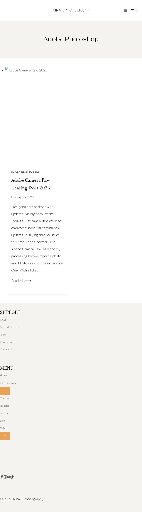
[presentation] (37, 115)
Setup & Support (9, 327)
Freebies (4, 406)
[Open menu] (125, 10)
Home (3, 375)
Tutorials (4, 413)
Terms (3, 334)
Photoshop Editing (25, 172)
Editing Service (8, 383)
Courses (4, 398)
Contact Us (6, 349)
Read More (21, 281)
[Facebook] (2, 477)
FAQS (3, 319)
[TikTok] (12, 477)
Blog (2, 421)
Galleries (4, 428)
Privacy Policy (8, 342)
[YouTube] (9, 477)
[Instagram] (5, 477)
